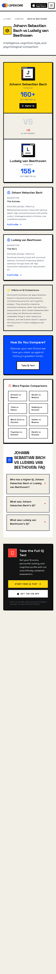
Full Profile (12, 224)
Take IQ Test (28, 365)
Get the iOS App (30, 594)
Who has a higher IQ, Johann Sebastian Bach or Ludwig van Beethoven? (28, 483)
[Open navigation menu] (51, 5)
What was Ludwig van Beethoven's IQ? (28, 521)
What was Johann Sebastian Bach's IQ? (28, 503)
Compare (19, 19)
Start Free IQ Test (26, 584)
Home (8, 19)
